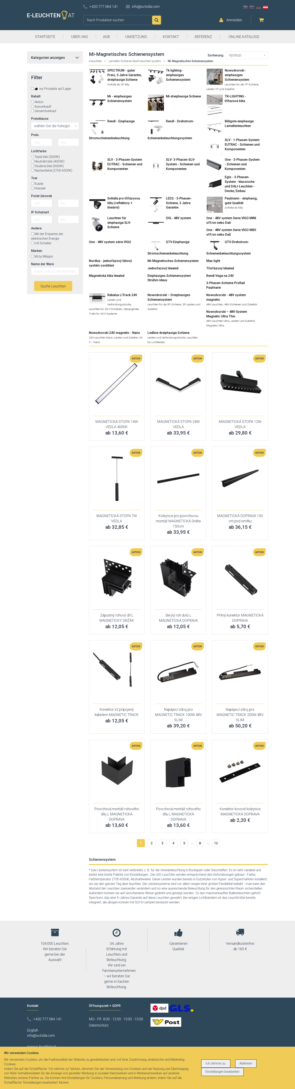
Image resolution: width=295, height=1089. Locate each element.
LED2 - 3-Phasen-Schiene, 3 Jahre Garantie (179, 203)
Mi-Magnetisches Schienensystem (173, 261)
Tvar (34, 178)
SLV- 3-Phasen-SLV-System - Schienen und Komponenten (183, 164)
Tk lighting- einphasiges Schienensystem (178, 75)
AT (265, 7)
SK (251, 7)
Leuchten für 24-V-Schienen (105, 309)
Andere (36, 228)
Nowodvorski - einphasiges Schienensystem (237, 75)
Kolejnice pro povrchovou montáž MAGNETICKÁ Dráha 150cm (178, 521)
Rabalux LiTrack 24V (122, 295)
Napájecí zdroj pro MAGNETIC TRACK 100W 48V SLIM (178, 714)
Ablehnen (245, 1063)
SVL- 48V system (178, 218)
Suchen (156, 20)
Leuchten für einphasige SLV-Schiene (119, 222)
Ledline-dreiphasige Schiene (168, 333)
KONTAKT (171, 37)
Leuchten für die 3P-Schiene (164, 304)
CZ (245, 7)
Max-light (213, 261)
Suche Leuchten (53, 286)
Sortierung (215, 55)
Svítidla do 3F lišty (118, 84)
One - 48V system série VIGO (110, 242)
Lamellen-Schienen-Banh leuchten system (135, 61)
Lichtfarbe (38, 151)
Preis (35, 135)
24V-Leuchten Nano (101, 337)
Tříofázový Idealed (220, 268)
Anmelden (234, 20)
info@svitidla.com (146, 6)
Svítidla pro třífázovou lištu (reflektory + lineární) (123, 203)
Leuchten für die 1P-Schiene (241, 84)
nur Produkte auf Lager (55, 89)
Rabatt (36, 96)
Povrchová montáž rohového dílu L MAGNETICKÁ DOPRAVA (116, 814)
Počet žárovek (41, 196)
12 (216, 843)
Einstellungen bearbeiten (222, 1072)
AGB (106, 37)
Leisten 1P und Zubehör (220, 89)
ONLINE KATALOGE (244, 37)
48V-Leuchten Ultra (217, 320)
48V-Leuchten (214, 304)
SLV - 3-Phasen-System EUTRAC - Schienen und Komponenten (124, 164)
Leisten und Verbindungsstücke (166, 337)
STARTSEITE (45, 37)
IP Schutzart (40, 212)
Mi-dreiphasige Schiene (183, 96)
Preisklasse (39, 119)
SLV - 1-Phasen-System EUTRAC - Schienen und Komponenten (242, 144)
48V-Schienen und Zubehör (240, 304)
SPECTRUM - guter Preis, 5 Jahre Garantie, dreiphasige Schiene (124, 75)
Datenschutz (99, 1025)
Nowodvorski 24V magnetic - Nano (114, 333)
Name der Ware (42, 264)
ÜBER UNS (79, 37)
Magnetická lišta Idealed (106, 276)
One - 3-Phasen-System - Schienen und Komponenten (242, 164)
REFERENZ (203, 37)
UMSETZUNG (136, 37)
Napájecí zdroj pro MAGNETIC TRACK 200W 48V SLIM (240, 714)
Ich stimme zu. (215, 1063)
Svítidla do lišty (234, 207)
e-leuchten (95, 61)
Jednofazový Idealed (163, 268)
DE (258, 7)
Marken (36, 251)
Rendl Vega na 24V (220, 276)
